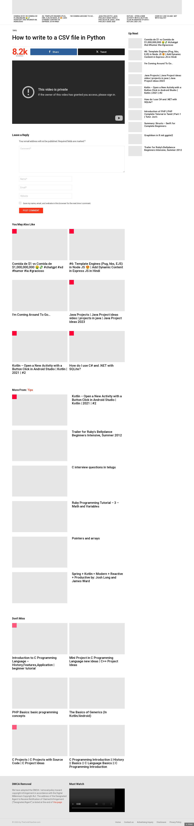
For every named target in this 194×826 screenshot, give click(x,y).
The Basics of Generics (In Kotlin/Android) (88, 714)
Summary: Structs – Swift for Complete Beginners (159, 124)
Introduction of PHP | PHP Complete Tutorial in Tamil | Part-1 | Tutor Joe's (162, 114)
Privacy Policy (175, 822)
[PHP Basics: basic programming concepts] (39, 693)
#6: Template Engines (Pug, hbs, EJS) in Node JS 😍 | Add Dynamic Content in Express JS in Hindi (54, 19)
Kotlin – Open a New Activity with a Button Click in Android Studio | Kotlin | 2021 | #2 (138, 19)
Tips (30, 389)
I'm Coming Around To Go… (82, 16)
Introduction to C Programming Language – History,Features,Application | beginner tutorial (34, 663)
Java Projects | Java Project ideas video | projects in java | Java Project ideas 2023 (109, 19)
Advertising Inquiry (145, 822)
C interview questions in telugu (94, 467)
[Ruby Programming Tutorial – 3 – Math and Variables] (39, 516)
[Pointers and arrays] (39, 552)
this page (57, 802)
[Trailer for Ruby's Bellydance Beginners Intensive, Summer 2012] (39, 445)
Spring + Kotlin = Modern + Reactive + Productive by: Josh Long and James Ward (97, 577)
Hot (14, 231)
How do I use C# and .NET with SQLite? (166, 17)
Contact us (129, 822)
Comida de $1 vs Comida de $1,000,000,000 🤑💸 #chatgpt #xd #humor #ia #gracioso (25, 19)
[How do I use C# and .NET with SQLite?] (168, 7)
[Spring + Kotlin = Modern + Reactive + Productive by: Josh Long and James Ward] (39, 587)
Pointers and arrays (86, 538)
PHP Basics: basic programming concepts (35, 714)
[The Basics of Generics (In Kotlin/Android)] (97, 693)
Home (118, 822)
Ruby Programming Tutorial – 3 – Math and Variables (95, 504)
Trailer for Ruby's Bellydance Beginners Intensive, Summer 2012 (97, 433)
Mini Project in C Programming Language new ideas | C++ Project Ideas (93, 661)
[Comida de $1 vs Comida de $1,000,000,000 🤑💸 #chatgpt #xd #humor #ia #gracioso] (26, 7)
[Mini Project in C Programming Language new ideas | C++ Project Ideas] (97, 638)
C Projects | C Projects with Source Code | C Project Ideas (37, 761)
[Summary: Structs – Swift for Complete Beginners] (135, 127)
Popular (14, 625)
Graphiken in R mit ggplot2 (158, 135)
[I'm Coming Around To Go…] (83, 7)
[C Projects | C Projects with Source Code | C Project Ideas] (39, 740)
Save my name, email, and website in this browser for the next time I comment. (57, 203)
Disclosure (161, 822)
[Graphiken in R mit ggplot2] (135, 139)
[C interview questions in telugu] (39, 481)
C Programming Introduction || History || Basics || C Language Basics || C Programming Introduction (96, 763)
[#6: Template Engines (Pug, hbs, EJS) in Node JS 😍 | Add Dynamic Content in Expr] (54, 7)
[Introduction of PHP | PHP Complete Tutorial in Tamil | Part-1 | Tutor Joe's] (135, 115)
